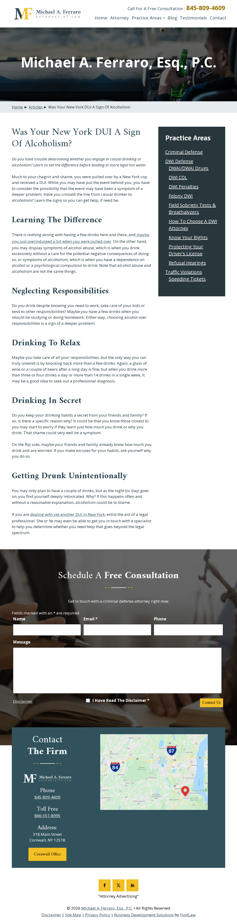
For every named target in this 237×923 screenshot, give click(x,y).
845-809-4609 (205, 8)
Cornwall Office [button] (47, 854)
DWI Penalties (184, 186)
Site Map (73, 914)
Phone (160, 619)
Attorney (119, 18)
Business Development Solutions (144, 914)
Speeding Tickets (187, 279)
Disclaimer (23, 701)
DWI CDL (178, 177)
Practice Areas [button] (147, 18)
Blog (172, 18)
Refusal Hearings (187, 263)
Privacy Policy (97, 914)
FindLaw (188, 914)
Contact (218, 18)
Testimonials (193, 18)
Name (19, 619)
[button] (232, 889)
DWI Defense (179, 161)
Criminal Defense (184, 152)
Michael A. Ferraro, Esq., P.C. (107, 908)
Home (101, 18)
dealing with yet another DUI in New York (67, 514)
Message (21, 642)
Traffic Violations (183, 272)
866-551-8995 (47, 815)
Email (90, 619)
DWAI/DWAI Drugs (189, 168)
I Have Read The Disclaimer (120, 700)
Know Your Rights (188, 237)
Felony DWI (181, 196)
